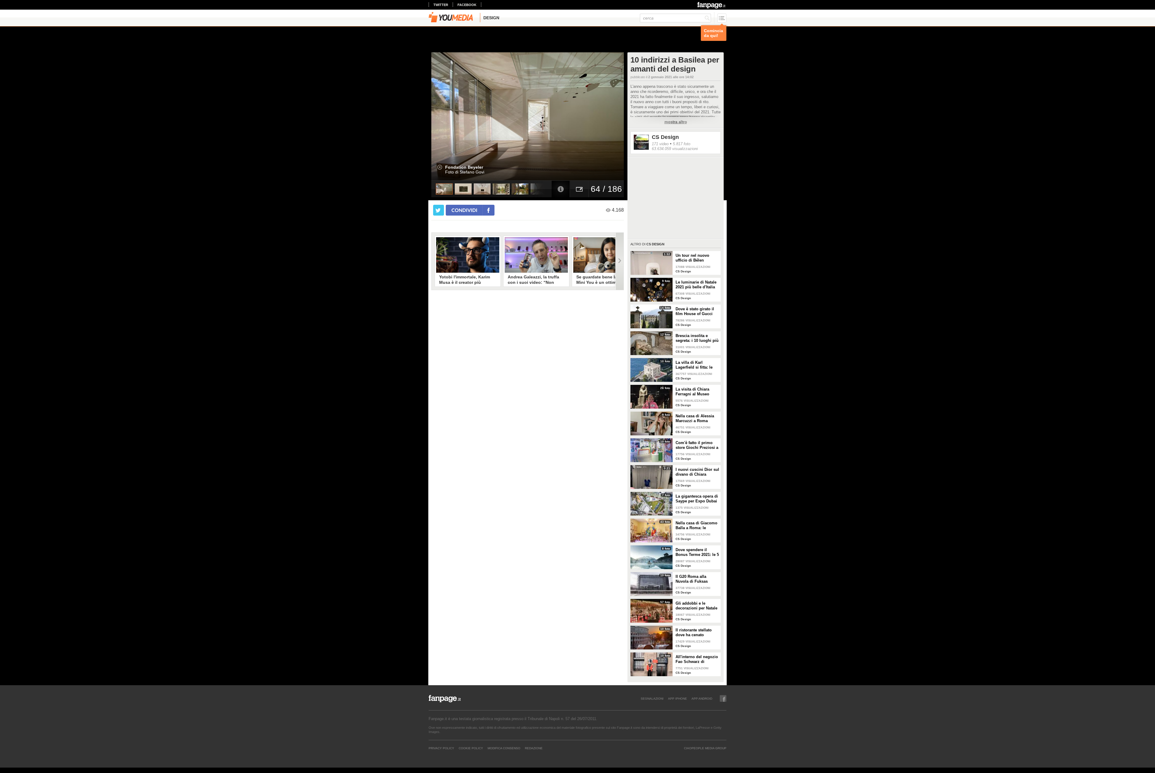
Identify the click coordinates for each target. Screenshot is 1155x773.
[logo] (711, 5)
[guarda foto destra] (547, 116)
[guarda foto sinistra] (450, 116)
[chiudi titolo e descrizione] (439, 167)
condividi (464, 210)
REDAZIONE (534, 748)
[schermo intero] (579, 189)
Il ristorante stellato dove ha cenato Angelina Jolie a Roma (697, 632)
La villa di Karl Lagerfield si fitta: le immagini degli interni (696, 365)
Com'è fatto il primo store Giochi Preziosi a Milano (697, 445)
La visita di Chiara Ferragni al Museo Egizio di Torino (692, 392)
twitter (440, 5)
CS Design (665, 137)
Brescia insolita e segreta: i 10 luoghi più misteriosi (697, 338)
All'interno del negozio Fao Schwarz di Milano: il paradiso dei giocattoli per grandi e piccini (697, 659)
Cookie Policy (471, 748)
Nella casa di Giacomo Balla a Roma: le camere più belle (696, 525)
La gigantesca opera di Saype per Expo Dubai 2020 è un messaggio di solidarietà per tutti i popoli (697, 499)
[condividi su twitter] (438, 210)
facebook (466, 5)
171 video (660, 144)
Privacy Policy (441, 748)
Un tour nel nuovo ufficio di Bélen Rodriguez (692, 258)
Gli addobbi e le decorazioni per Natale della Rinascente (696, 606)
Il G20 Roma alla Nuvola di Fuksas (692, 579)
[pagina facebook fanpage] (723, 698)
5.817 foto (681, 144)
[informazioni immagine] (561, 189)
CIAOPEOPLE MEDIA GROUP (705, 748)
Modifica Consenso (504, 748)
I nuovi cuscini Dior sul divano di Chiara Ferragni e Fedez (697, 472)
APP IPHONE (677, 698)
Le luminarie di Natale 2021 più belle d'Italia (696, 284)
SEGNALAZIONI (652, 698)
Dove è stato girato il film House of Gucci (695, 311)
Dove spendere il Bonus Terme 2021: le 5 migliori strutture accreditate (697, 552)
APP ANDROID (701, 698)
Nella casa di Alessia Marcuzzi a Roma (695, 418)
